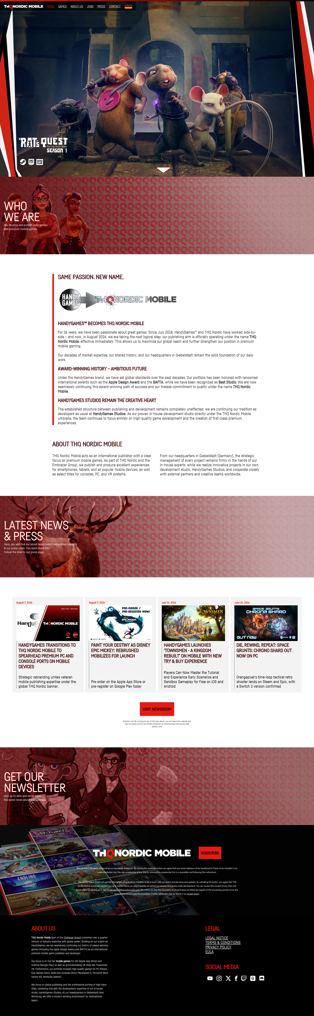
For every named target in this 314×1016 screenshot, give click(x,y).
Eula (209, 951)
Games (62, 6)
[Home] (23, 6)
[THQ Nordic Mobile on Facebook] (236, 979)
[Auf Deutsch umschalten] (128, 6)
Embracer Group (72, 937)
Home (50, 6)
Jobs (90, 6)
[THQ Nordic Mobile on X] (228, 979)
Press (101, 6)
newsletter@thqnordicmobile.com (124, 889)
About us (77, 6)
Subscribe (210, 853)
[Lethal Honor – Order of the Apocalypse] (157, 88)
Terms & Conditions (223, 942)
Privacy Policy (218, 947)
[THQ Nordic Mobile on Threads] (252, 979)
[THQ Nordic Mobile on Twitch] (243, 979)
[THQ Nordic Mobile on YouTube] (210, 979)
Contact (115, 6)
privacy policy (193, 893)
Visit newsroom (157, 709)
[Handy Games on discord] (261, 979)
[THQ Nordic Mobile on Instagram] (219, 979)
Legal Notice (216, 938)
